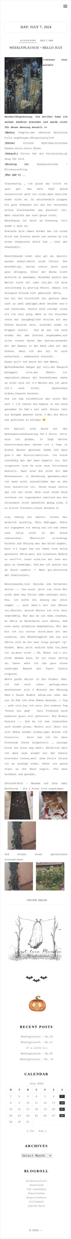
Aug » (42, 1130)
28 (62, 1115)
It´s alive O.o (36, 1047)
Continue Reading (37, 900)
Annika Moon (36, 1205)
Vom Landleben (36, 1189)
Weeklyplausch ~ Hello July (36, 47)
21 (62, 1109)
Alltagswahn (28, 40)
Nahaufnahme (36, 1193)
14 (62, 1102)
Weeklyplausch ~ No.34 (37, 1036)
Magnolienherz (36, 1197)
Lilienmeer (36, 1201)
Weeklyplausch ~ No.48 (37, 1053)
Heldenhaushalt (36, 1180)
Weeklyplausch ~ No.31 (37, 1042)
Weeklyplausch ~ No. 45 (36, 1059)
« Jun (30, 1130)
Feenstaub (36, 1185)
